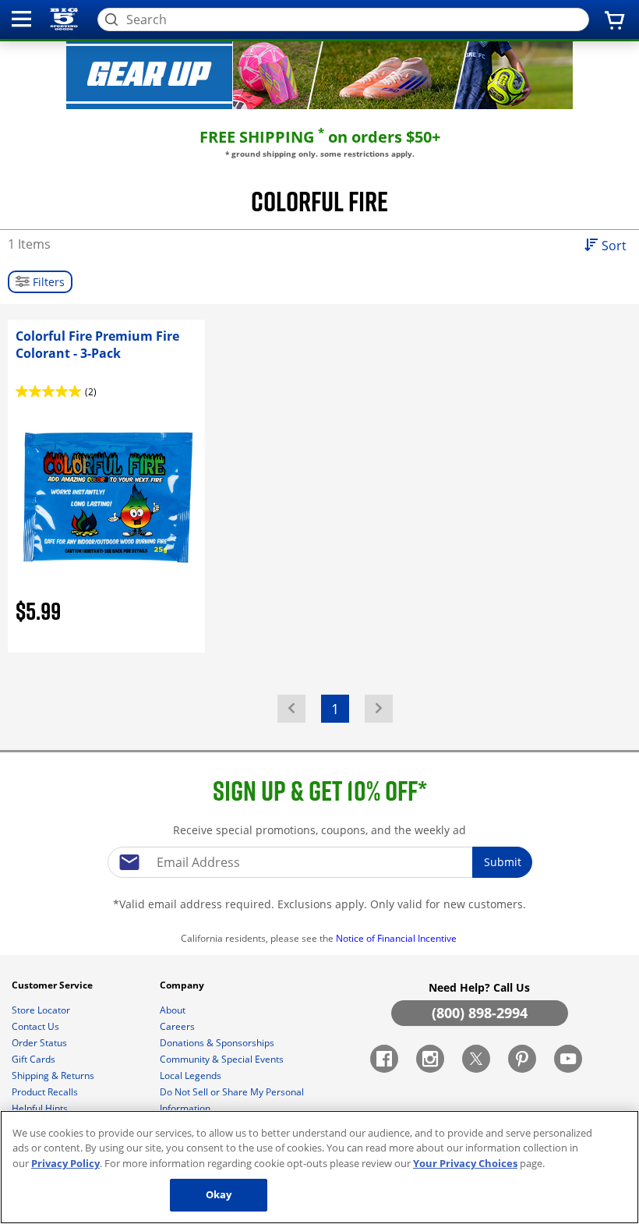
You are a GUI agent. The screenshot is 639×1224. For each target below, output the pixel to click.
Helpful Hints (41, 1108)
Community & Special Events (223, 1059)
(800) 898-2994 (480, 1012)
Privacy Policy (65, 1163)
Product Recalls (46, 1091)
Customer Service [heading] (53, 985)
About (174, 1010)
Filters (47, 281)
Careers (178, 1026)
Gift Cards (35, 1059)
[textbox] (319, 862)
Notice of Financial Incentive (397, 938)
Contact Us (37, 1026)
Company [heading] (183, 985)
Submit (502, 861)
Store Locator (42, 1010)
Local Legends (192, 1075)
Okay (219, 1194)
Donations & (217, 1042)
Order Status (40, 1042)
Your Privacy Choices (465, 1163)
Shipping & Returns (54, 1075)
